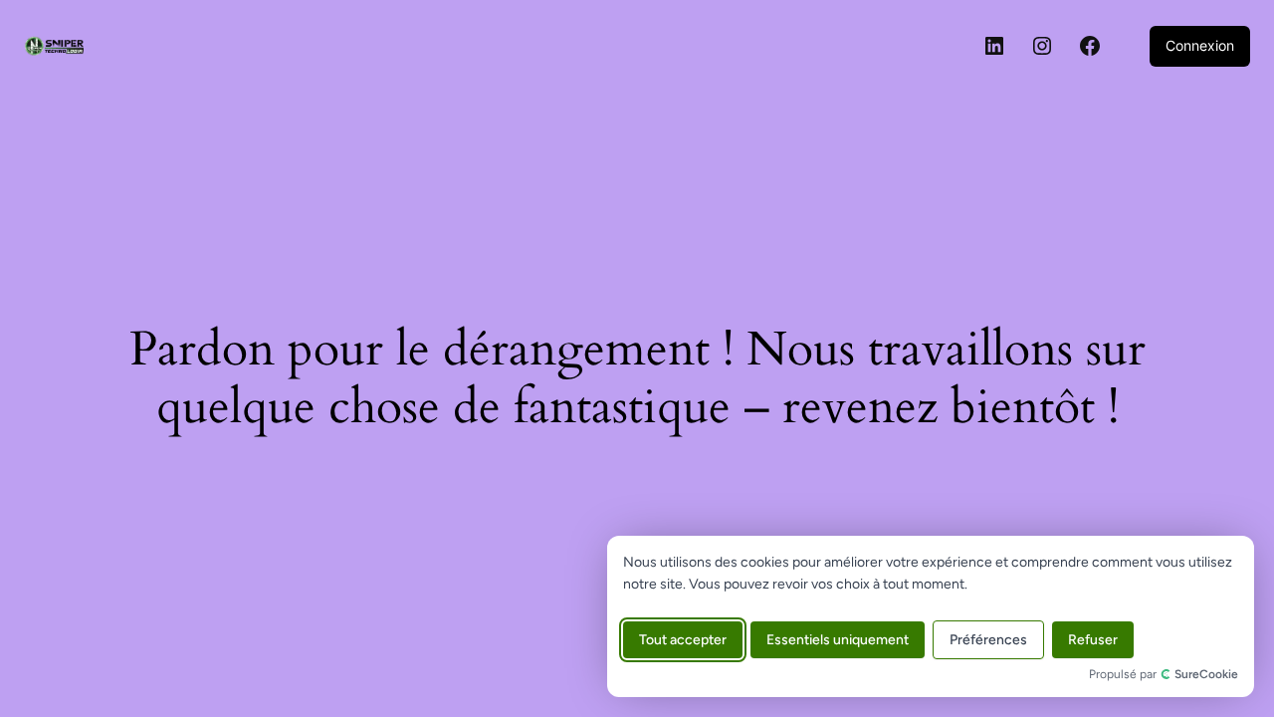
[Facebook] (1090, 46)
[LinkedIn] (994, 46)
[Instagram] (1042, 46)
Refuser (1093, 639)
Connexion (1200, 45)
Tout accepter (683, 639)
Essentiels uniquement (837, 639)
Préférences (988, 639)
